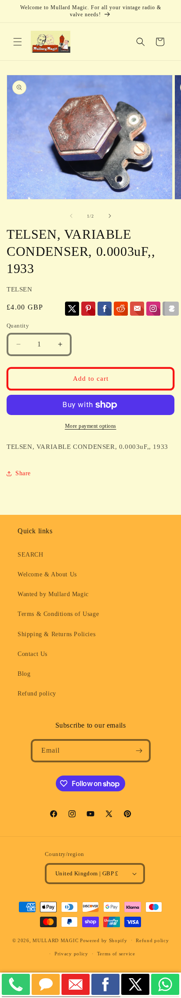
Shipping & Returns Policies (56, 634)
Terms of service (116, 953)
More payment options (90, 426)
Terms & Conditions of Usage (58, 614)
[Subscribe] (139, 750)
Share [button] (23, 473)
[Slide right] (109, 216)
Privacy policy (71, 953)
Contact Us (32, 654)
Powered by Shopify (103, 940)
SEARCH (30, 554)
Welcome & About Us (47, 574)
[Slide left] (71, 216)
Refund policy (37, 693)
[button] (17, 41)
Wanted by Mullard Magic (53, 594)
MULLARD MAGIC (55, 940)
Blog (24, 673)
